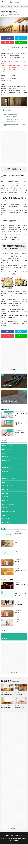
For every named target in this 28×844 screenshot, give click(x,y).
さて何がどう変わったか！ (11, 114)
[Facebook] (7, 38)
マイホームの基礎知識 (7, 445)
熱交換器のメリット (19, 707)
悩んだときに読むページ (8, 518)
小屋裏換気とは (18, 694)
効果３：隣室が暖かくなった (12, 121)
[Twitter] (21, 38)
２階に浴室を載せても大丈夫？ (21, 571)
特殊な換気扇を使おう (6, 707)
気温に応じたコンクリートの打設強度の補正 (21, 603)
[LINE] (21, 42)
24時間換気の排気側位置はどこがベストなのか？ (14, 125)
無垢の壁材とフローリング (21, 424)
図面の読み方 (6, 464)
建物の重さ (17, 561)
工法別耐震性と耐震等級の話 (9, 478)
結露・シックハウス (7, 489)
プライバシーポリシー (7, 638)
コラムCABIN (6, 522)
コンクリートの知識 (9, 412)
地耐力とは (17, 552)
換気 (8, 15)
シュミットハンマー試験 (21, 414)
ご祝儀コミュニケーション (21, 433)
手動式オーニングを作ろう (21, 584)
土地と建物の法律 (6, 507)
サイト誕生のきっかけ (7, 635)
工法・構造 (5, 493)
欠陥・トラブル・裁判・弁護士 (9, 511)
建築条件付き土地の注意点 (8, 504)
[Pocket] (8, 42)
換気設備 (16, 6)
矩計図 (16, 621)
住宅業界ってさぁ (6, 453)
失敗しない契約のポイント (8, 449)
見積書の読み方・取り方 (8, 460)
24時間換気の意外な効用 (6, 694)
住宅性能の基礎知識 (7, 467)
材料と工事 (9, 6)
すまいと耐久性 (6, 482)
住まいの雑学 (6, 500)
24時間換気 (4, 15)
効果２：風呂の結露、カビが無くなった (14, 119)
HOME (3, 6)
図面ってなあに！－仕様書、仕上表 (20, 594)
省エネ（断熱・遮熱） (7, 485)
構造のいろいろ (18, 542)
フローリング (10, 421)
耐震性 (4, 475)
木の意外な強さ (18, 533)
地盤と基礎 (5, 471)
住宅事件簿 (5, 515)
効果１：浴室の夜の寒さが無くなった (14, 116)
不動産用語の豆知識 (7, 456)
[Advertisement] (14, 145)
